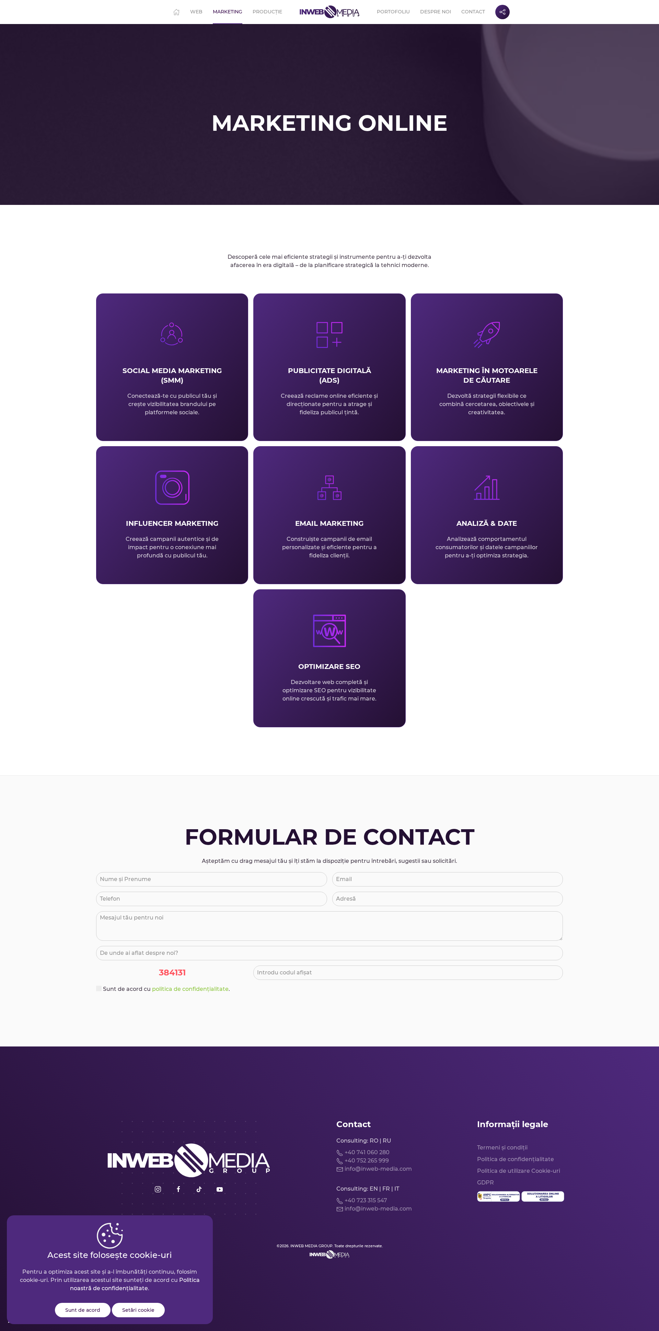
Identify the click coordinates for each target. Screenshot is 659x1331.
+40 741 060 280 (366, 1152)
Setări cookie (138, 1310)
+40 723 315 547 (365, 1200)
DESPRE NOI (435, 12)
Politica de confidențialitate (515, 1159)
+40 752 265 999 (366, 1160)
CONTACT (473, 12)
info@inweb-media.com (377, 1169)
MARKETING (227, 12)
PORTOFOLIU (393, 12)
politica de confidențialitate (190, 989)
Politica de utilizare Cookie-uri (518, 1171)
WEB (196, 12)
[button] (502, 12)
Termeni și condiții (502, 1147)
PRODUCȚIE (267, 12)
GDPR (485, 1182)
